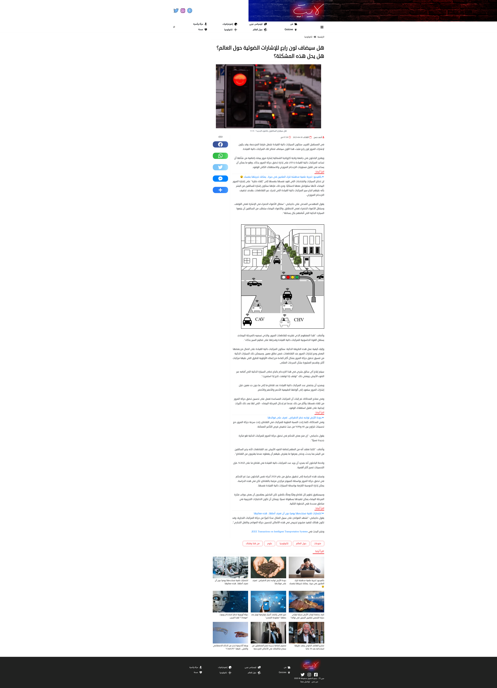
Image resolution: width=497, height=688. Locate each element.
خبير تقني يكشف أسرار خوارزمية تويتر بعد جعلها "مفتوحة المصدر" (268, 616)
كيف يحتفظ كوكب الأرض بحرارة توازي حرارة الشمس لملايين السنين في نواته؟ (307, 616)
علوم (269, 543)
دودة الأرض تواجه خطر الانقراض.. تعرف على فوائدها (295, 417)
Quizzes (289, 29)
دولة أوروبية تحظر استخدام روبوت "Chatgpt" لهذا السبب (234, 616)
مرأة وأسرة (198, 24)
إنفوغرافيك (228, 24)
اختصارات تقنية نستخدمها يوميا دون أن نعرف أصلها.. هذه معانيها (288, 513)
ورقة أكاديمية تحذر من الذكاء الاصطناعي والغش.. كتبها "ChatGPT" (230, 647)
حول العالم (257, 29)
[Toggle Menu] (322, 27)
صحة (200, 29)
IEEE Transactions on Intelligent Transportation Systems (280, 531)
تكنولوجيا (228, 29)
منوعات (317, 543)
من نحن (315, 682)
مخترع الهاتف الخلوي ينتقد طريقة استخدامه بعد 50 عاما (309, 647)
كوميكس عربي (255, 24)
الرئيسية (320, 36)
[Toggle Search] (174, 27)
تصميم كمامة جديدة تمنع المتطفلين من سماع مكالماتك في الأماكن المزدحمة (269, 647)
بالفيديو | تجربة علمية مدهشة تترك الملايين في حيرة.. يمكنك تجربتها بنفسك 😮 (281, 177)
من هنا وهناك (253, 543)
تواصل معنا (305, 682)
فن (291, 24)
